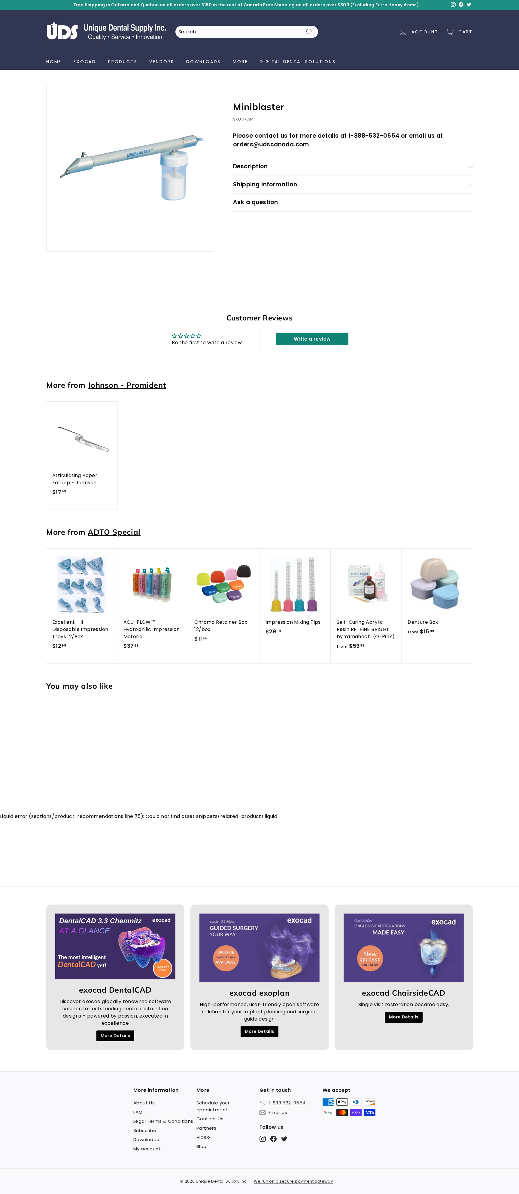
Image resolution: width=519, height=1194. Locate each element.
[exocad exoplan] (259, 948)
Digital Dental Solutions (297, 62)
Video (203, 1137)
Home (54, 62)
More (240, 62)
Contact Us (209, 1119)
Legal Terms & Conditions (163, 1121)
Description (250, 166)
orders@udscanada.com (271, 144)
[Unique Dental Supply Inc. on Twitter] (284, 1138)
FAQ (137, 1112)
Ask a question (255, 202)
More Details (115, 1036)
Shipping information (265, 184)
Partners (206, 1128)
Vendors (161, 62)
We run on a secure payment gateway (293, 1181)
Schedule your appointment (212, 1106)
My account (147, 1149)
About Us (144, 1103)
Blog (201, 1146)
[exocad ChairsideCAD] (404, 948)
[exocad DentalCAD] (115, 946)
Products (122, 62)
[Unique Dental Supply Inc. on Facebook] (273, 1138)
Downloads (203, 62)
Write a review (312, 338)
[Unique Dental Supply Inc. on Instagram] (263, 1138)
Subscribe (144, 1130)
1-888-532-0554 (373, 136)
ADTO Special (114, 532)
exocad (85, 62)
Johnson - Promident (127, 385)
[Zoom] (130, 168)
